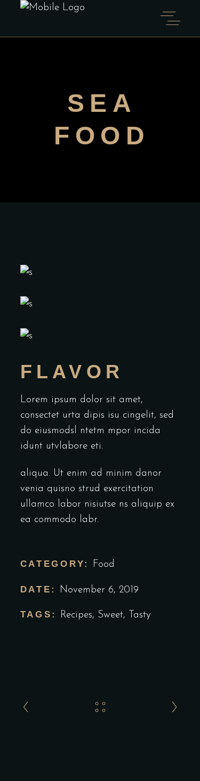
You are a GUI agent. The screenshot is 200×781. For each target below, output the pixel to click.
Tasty (140, 615)
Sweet (110, 615)
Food (104, 564)
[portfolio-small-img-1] (100, 272)
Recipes (76, 615)
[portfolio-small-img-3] (100, 336)
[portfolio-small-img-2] (100, 304)
